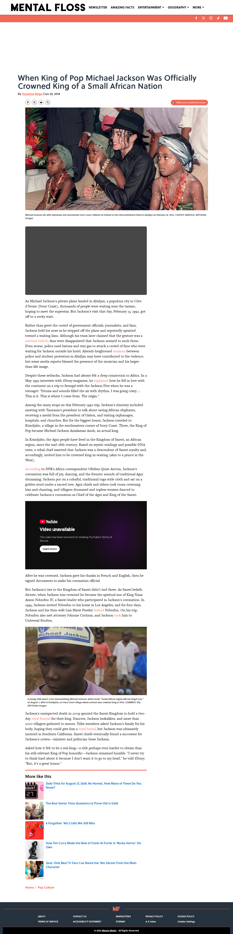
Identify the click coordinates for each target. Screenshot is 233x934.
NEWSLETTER (98, 7)
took (117, 615)
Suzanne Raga (32, 94)
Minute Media (109, 930)
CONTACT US (79, 916)
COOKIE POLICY (186, 916)
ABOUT (41, 916)
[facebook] (196, 18)
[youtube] (226, 18)
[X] (203, 18)
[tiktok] (218, 18)
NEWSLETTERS (123, 916)
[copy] (47, 102)
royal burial (87, 728)
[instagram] (210, 18)
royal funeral (40, 718)
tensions (119, 351)
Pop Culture (46, 887)
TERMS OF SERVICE (48, 921)
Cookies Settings (186, 921)
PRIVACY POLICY (154, 916)
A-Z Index (151, 921)
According (33, 468)
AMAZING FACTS (122, 7)
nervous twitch (36, 340)
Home (29, 887)
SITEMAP (120, 921)
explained (101, 380)
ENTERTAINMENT (149, 7)
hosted (99, 610)
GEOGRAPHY (177, 7)
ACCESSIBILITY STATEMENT (87, 921)
